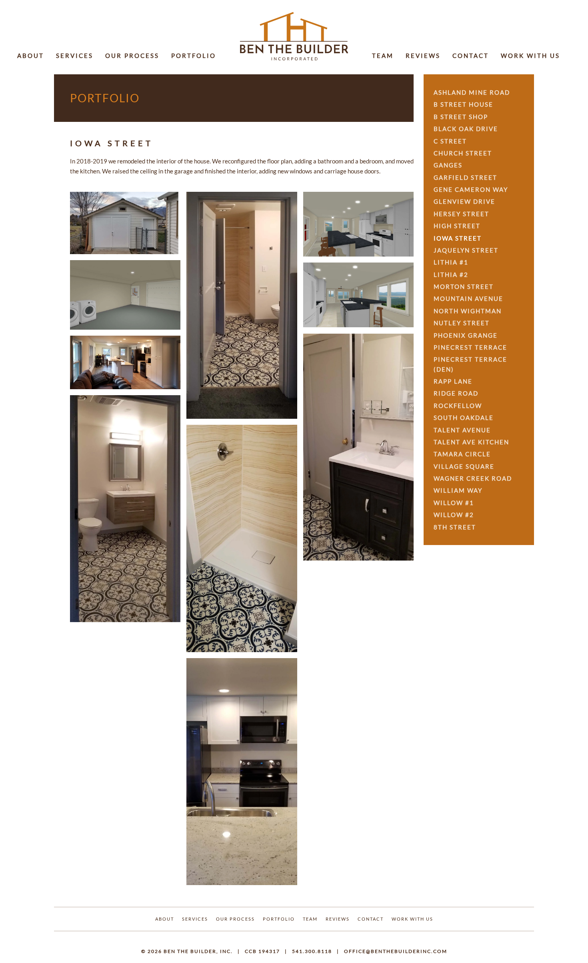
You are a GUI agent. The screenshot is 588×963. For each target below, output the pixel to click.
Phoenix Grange (466, 335)
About (30, 55)
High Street (457, 225)
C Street (450, 141)
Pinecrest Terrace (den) (470, 364)
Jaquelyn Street (466, 250)
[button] (125, 223)
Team (383, 55)
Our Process (132, 55)
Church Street (463, 153)
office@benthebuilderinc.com (395, 951)
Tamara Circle (462, 454)
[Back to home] (294, 36)
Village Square (464, 466)
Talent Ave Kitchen (471, 442)
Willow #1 (454, 502)
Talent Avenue (462, 430)
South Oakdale (464, 417)
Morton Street (464, 286)
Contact (470, 55)
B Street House (463, 104)
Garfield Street (465, 177)
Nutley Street (462, 322)
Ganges (448, 165)
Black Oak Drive (466, 128)
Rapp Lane (453, 381)
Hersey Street (461, 213)
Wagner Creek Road (473, 478)
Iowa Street (458, 238)
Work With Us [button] (530, 55)
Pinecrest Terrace (470, 347)
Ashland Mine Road (472, 92)
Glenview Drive (464, 201)
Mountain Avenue (468, 298)
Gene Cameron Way (471, 189)
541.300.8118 (312, 951)
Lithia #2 (451, 274)
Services (74, 55)
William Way (458, 490)
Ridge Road (456, 393)
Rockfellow (458, 405)
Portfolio (193, 55)
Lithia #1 (451, 262)
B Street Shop (461, 116)
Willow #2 (454, 514)
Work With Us (412, 918)
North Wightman (468, 310)
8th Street (455, 527)
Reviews (423, 55)
